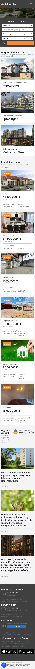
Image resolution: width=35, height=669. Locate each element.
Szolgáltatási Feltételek (7, 664)
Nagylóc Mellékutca (10, 321)
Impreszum (19, 663)
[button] (4, 665)
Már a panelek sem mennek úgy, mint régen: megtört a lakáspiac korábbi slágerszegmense (15, 476)
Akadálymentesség (23, 665)
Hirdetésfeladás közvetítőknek (12, 616)
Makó (5, 193)
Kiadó (25, 21)
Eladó (12, 21)
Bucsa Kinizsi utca (9, 364)
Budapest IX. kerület (10, 149)
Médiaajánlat (26, 664)
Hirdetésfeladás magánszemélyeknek (14, 601)
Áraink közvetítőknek (9, 614)
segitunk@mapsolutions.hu (17, 623)
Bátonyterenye (8, 277)
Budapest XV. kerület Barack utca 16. (16, 82)
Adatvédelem (18, 664)
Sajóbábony (7, 407)
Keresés (20, 43)
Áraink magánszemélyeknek (11, 599)
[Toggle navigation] (31, 4)
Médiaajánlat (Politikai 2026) (9, 665)
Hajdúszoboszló (8, 235)
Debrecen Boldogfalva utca (12, 116)
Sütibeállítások (11, 667)
